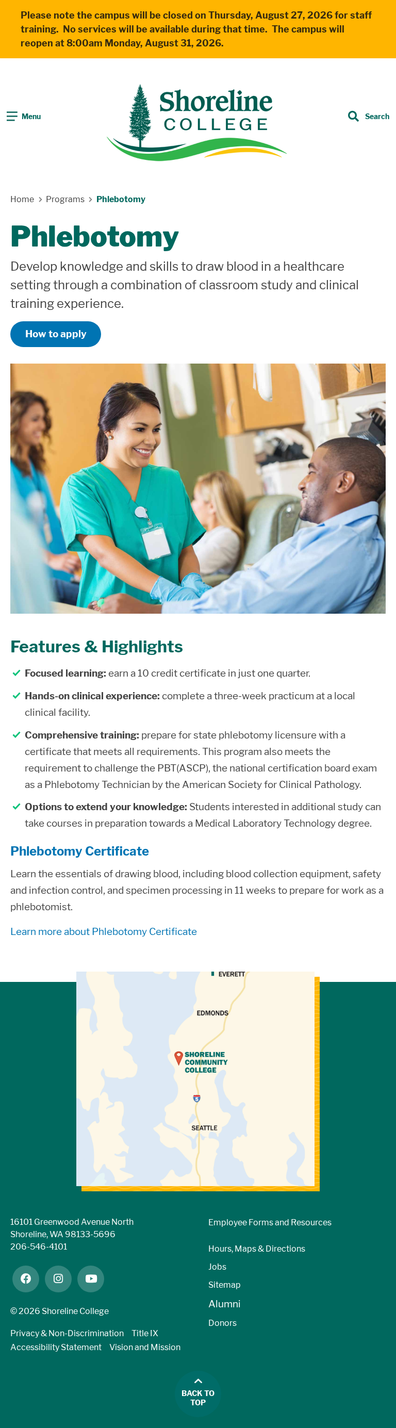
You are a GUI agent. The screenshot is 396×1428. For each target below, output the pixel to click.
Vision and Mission (144, 1347)
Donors (222, 1323)
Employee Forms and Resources (270, 1222)
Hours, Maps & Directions (256, 1249)
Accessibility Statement (56, 1347)
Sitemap (224, 1285)
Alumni (224, 1304)
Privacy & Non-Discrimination (67, 1333)
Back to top (198, 1398)
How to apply (56, 334)
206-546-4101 (38, 1247)
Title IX (144, 1333)
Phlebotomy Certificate (79, 851)
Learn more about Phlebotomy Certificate (103, 932)
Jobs (217, 1267)
